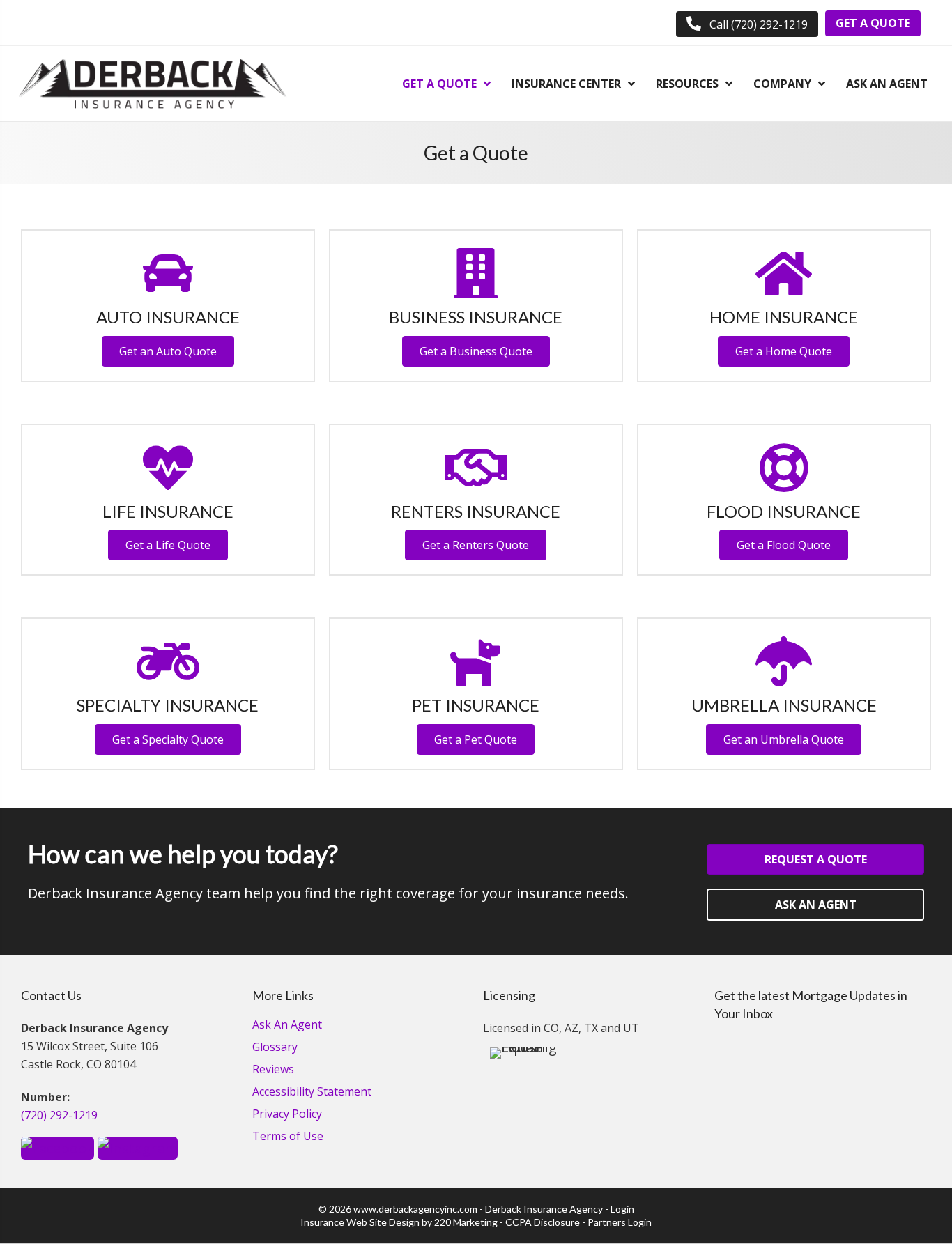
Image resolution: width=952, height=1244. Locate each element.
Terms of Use (287, 1137)
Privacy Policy (287, 1114)
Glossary (275, 1047)
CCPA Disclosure (542, 1222)
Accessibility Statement (311, 1092)
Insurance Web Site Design (360, 1222)
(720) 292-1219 (59, 1115)
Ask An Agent (287, 1025)
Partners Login (620, 1222)
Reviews (273, 1070)
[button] (747, 24)
